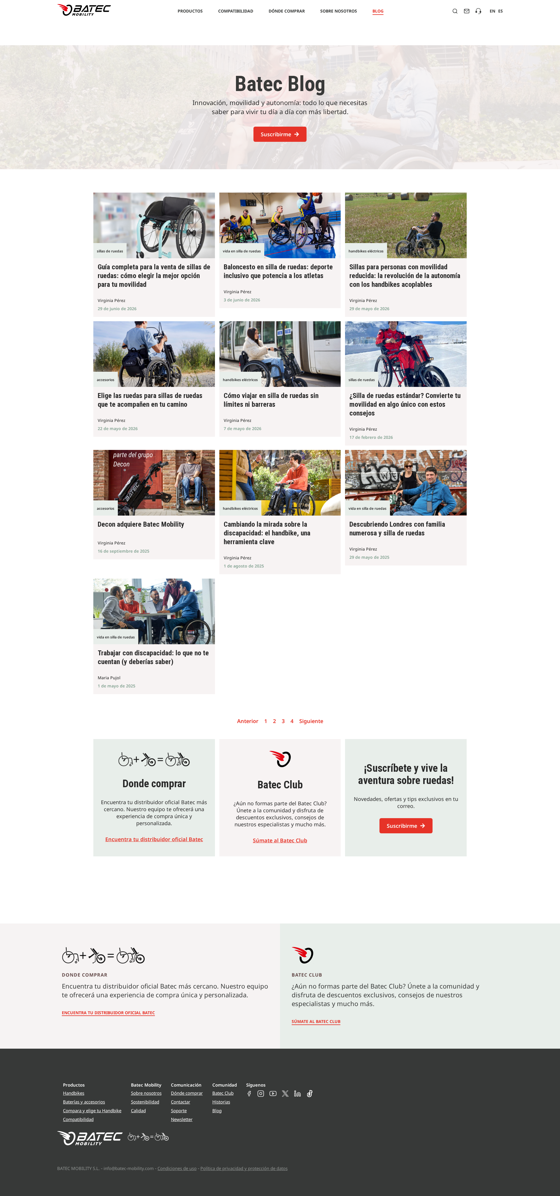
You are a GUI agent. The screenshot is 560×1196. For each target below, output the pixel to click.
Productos (190, 11)
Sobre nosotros (338, 11)
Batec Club (223, 1093)
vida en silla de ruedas (242, 251)
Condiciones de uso (177, 1168)
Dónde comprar (287, 11)
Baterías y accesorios (84, 1102)
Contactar (180, 1102)
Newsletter (181, 1119)
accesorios (105, 379)
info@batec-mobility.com (129, 1168)
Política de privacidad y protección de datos (244, 1168)
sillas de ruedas (110, 251)
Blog (378, 11)
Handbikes (73, 1093)
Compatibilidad (235, 11)
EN (492, 11)
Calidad (138, 1110)
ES (500, 11)
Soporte (179, 1110)
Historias (221, 1102)
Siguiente (311, 720)
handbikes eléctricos (366, 251)
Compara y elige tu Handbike (92, 1110)
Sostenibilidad (145, 1102)
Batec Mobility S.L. (78, 1168)
